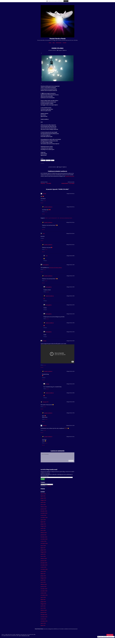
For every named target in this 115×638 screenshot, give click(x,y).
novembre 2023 (44, 565)
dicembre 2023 (44, 562)
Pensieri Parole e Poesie (57, 39)
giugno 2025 (43, 524)
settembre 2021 (44, 621)
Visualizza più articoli (69, 176)
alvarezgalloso (46, 264)
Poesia (65, 50)
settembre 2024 (44, 543)
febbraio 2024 (44, 558)
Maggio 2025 (43, 526)
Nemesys (44, 425)
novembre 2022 (44, 590)
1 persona (44, 200)
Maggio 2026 (43, 500)
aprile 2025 (43, 528)
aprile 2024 (43, 554)
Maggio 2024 (43, 552)
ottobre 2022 (43, 593)
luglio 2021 (43, 625)
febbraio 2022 (44, 610)
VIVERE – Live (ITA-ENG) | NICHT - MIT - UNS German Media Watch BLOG (58, 218)
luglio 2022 (43, 599)
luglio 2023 (43, 573)
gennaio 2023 (43, 586)
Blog (54, 42)
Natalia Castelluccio (52, 50)
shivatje (44, 193)
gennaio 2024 (43, 560)
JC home (44, 340)
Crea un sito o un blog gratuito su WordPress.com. (51, 628)
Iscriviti (42, 479)
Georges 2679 (45, 401)
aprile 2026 (43, 502)
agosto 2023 (43, 571)
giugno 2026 (43, 498)
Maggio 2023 (43, 578)
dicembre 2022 (44, 588)
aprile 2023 (43, 580)
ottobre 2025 (43, 515)
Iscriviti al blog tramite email (49, 469)
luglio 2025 (43, 521)
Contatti (64, 42)
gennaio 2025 (43, 534)
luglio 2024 (43, 547)
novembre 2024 (44, 539)
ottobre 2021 (43, 619)
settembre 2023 (44, 569)
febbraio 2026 (44, 506)
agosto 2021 (43, 623)
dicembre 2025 (44, 511)
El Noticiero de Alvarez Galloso (55, 267)
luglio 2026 (43, 496)
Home (50, 42)
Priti (44, 233)
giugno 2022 (43, 601)
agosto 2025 (43, 519)
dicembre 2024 (44, 537)
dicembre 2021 (44, 614)
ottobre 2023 (43, 567)
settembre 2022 (44, 595)
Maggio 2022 (43, 603)
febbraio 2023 (44, 584)
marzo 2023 (43, 582)
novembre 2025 (44, 513)
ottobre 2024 (43, 541)
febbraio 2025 (44, 532)
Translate (49, 485)
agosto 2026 (43, 493)
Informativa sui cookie (25, 635)
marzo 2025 (43, 530)
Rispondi (42, 202)
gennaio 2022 (43, 612)
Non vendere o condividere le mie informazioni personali (68, 628)
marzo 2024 (43, 556)
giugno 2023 (43, 575)
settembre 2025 (44, 517)
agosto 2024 (43, 545)
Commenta (71, 460)
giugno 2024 (43, 549)
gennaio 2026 (43, 509)
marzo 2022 (43, 608)
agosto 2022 (43, 597)
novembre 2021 (44, 616)
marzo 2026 (43, 504)
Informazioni (58, 42)
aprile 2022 (43, 606)
